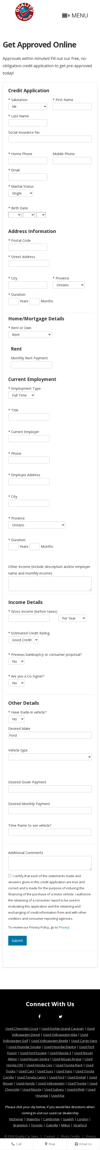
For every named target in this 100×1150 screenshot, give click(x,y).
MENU (79, 16)
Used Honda (25, 1083)
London (82, 1119)
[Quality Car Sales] (25, 19)
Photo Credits (70, 1136)
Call (19, 1145)
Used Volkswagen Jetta (60, 1034)
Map (51, 1145)
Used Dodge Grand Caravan (63, 1028)
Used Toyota (77, 1083)
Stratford (80, 1125)
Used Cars (26, 1071)
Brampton (20, 1125)
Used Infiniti (75, 1089)
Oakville (52, 1125)
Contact (49, 1136)
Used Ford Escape (33, 1053)
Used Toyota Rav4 (69, 1065)
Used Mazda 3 (60, 1053)
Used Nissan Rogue (67, 1059)
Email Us (85, 1145)
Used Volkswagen (51, 1083)
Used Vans (64, 1071)
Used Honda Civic (39, 1065)
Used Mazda (32, 1089)
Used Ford (56, 1077)
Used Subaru (54, 1089)
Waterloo (33, 1119)
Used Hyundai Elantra (60, 1047)
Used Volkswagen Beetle (49, 1041)
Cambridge (51, 1119)
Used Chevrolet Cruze (22, 1028)
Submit (17, 940)
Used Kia (57, 1095)
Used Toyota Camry (31, 1077)
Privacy (64, 927)
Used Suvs (45, 1071)
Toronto (37, 1125)
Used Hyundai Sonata (24, 1047)
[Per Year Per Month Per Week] (72, 618)
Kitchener (16, 1119)
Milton (65, 1125)
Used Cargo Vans (84, 1041)
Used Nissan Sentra (34, 1059)
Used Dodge (76, 1077)
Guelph (68, 1119)
